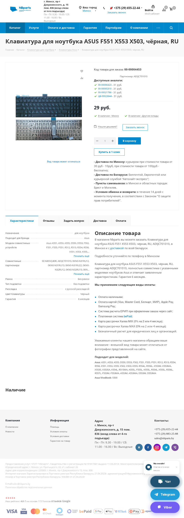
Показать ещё (81, 256)
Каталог (15, 27)
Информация (59, 420)
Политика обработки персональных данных (28, 487)
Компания (12, 420)
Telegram (166, 447)
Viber (175, 447)
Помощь (54, 426)
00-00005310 (104, 88)
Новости (9, 431)
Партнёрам (113, 27)
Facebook (148, 447)
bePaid (128, 316)
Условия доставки (59, 436)
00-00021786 (104, 92)
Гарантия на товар (60, 440)
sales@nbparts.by (21, 483)
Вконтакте (139, 447)
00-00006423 (104, 84)
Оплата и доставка (61, 27)
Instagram (157, 447)
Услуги (34, 27)
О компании (139, 27)
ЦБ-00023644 (105, 96)
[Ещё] (158, 27)
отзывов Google (60, 501)
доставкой (117, 248)
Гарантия (91, 27)
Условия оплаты (58, 431)
